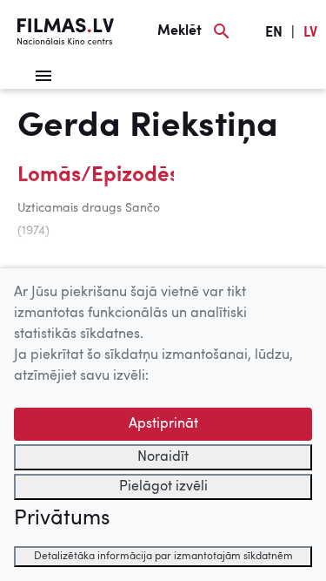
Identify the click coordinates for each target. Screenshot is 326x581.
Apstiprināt (163, 424)
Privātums (62, 519)
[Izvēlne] (43, 76)
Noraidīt (163, 457)
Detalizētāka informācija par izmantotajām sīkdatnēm (163, 556)
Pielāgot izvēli (163, 487)
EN (274, 33)
